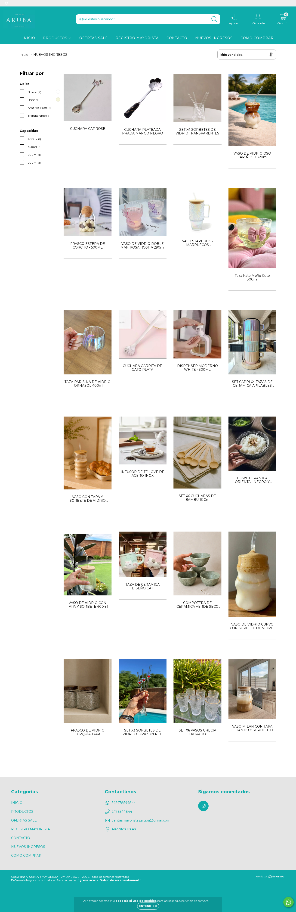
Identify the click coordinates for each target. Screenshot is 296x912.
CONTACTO (176, 38)
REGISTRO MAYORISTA (137, 38)
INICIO (28, 38)
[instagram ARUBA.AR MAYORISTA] (6, 3)
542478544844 (124, 803)
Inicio (24, 55)
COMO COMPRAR (257, 38)
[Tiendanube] (270, 877)
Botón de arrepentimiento (121, 880)
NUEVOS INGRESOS (214, 38)
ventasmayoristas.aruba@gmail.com (141, 820)
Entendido (148, 906)
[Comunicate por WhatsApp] (288, 902)
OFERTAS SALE (93, 38)
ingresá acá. (86, 880)
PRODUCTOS (55, 38)
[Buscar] (214, 19)
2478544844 (122, 811)
